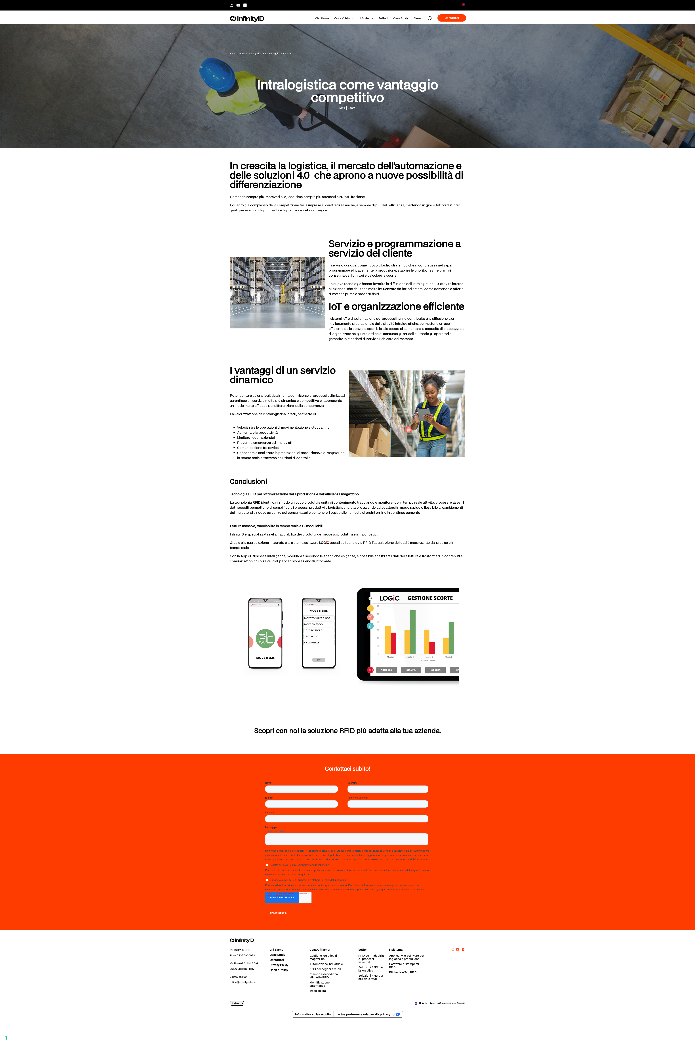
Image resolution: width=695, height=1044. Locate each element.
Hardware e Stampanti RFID (404, 965)
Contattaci (277, 960)
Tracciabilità (317, 991)
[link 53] (247, 940)
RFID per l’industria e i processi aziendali (371, 959)
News (418, 18)
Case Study (400, 18)
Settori (383, 18)
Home (233, 53)
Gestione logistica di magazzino (323, 957)
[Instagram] (231, 5)
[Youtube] (238, 5)
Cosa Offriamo (344, 18)
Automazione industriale (326, 964)
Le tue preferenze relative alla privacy (363, 1014)
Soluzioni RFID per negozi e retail (370, 977)
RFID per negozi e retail (325, 969)
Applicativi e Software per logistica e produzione (406, 957)
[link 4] (247, 19)
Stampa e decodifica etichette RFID (323, 975)
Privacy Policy (279, 965)
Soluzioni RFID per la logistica (370, 968)
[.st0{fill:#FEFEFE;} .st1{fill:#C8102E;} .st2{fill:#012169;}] (463, 4)
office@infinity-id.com (243, 982)
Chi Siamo (322, 18)
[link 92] (463, 949)
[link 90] (452, 949)
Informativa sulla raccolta (313, 1014)
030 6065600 (238, 976)
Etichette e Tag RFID (402, 972)
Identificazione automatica (319, 984)
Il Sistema (366, 18)
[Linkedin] (245, 5)
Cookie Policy (279, 970)
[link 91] (458, 949)
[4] (6, 1037)
